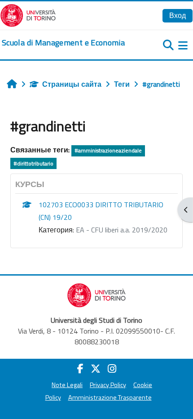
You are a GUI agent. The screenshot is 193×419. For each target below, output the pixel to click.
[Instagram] (112, 368)
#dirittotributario (33, 163)
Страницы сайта (71, 84)
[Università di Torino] (28, 14)
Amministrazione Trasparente (110, 397)
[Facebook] (80, 368)
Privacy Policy (108, 385)
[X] (95, 368)
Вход (177, 15)
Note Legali (67, 385)
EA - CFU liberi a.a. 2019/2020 (121, 229)
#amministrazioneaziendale (108, 150)
